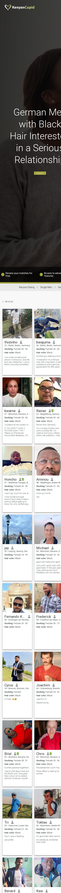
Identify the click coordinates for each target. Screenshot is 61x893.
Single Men (46, 287)
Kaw (39, 891)
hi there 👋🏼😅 (10, 699)
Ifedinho (10, 342)
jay (6, 548)
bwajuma (43, 342)
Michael (42, 548)
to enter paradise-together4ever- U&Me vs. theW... (17, 768)
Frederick (43, 617)
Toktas (41, 822)
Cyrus (8, 685)
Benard (9, 891)
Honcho (10, 479)
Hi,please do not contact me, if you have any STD (17, 425)
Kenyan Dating (27, 287)
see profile (8, 840)
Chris (40, 754)
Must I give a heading (14, 836)
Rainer (41, 411)
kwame (10, 411)
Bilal (8, 754)
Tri (6, 822)
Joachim (43, 685)
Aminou (42, 479)
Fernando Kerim (15, 617)
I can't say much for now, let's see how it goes (17, 493)
